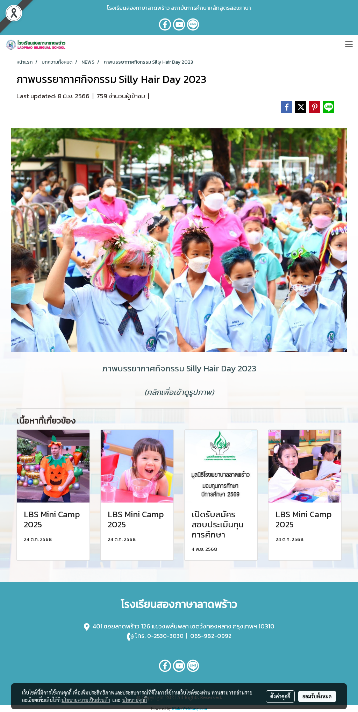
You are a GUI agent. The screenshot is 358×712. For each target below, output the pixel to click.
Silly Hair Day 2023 (221, 368)
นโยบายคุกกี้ (134, 700)
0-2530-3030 (165, 636)
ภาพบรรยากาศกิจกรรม (143, 368)
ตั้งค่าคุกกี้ (280, 696)
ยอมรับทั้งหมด (317, 696)
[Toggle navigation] (349, 44)
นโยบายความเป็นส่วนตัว (86, 700)
